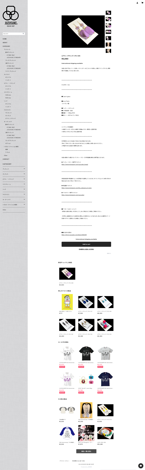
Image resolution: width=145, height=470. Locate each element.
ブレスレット (7, 49)
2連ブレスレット (9, 63)
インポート (8, 80)
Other (5, 155)
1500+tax (8, 98)
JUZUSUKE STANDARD (14, 57)
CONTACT (6, 159)
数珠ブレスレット (9, 52)
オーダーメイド (8, 121)
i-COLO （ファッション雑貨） (11, 146)
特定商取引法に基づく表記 (78, 461)
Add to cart (86, 244)
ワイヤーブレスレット (10, 71)
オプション (8, 143)
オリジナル (8, 77)
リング (5, 101)
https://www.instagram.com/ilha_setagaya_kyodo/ (77, 188)
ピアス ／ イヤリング (9, 83)
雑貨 (6, 149)
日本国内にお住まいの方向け (86, 249)
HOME (5, 39)
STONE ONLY (11, 55)
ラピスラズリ (7, 110)
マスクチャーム (8, 92)
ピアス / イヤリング (10, 118)
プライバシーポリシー (64, 461)
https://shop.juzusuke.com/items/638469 (74, 235)
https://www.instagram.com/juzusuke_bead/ (75, 164)
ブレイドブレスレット (10, 60)
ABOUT (5, 42)
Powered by (84, 467)
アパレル (7, 152)
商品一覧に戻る (86, 451)
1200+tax (8, 95)
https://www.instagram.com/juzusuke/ (73, 195)
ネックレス (7, 74)
